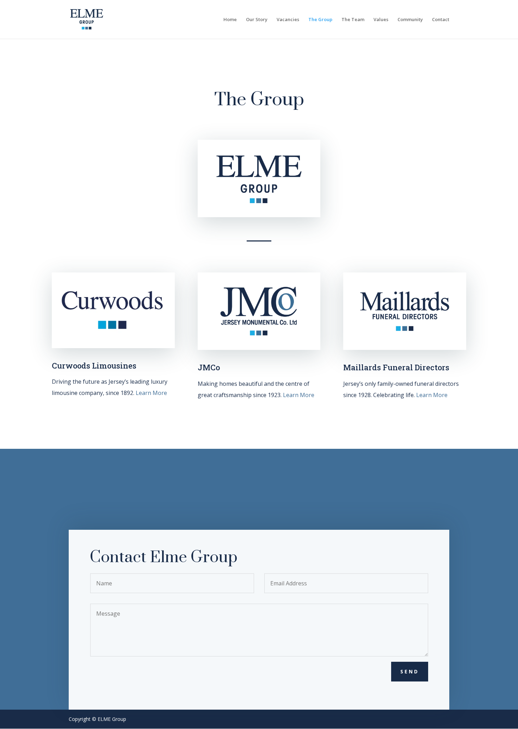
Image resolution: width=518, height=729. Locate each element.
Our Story (256, 20)
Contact (440, 20)
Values (381, 20)
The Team (352, 20)
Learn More (151, 393)
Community (410, 20)
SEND (409, 671)
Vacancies (288, 20)
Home (230, 20)
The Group (320, 20)
